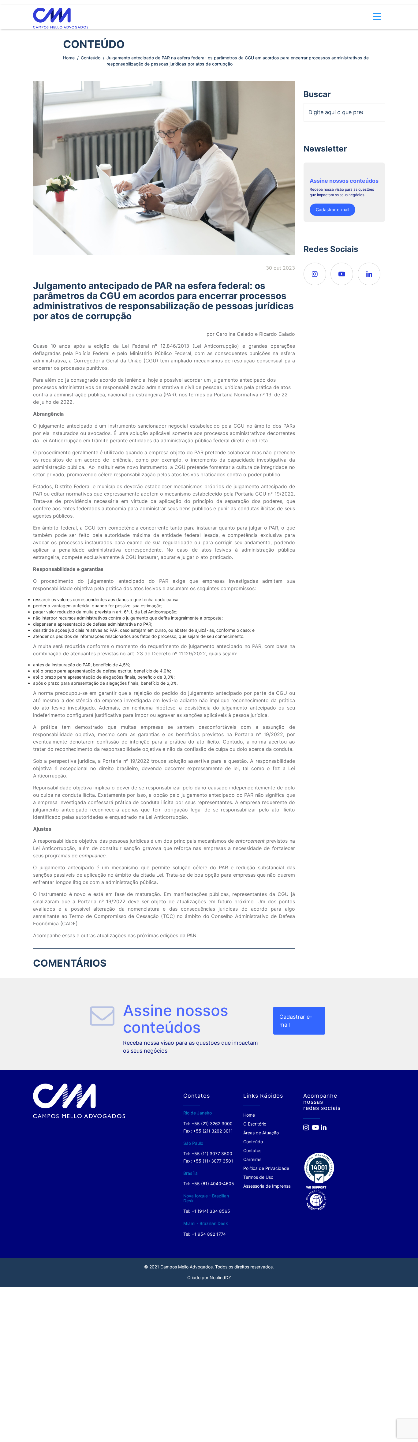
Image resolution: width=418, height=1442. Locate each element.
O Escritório (254, 1123)
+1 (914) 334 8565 (211, 1211)
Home (69, 57)
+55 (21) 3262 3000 (212, 1123)
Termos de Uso (258, 1177)
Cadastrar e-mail (332, 209)
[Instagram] (315, 274)
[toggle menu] (377, 12)
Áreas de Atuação (261, 1132)
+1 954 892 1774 (209, 1234)
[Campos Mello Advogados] (79, 1101)
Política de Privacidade (266, 1168)
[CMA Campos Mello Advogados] (60, 13)
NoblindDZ (220, 1277)
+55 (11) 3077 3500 (212, 1153)
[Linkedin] (369, 274)
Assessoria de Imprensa (267, 1186)
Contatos (252, 1150)
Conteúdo (90, 57)
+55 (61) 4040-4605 (213, 1183)
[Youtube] (341, 274)
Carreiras (252, 1159)
